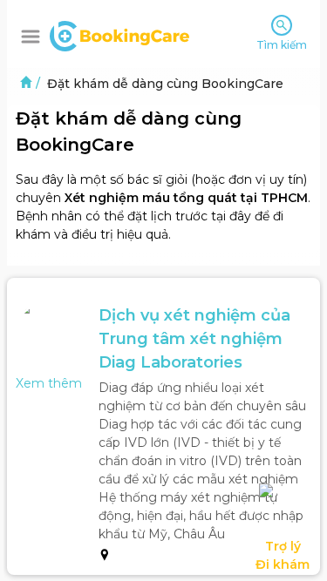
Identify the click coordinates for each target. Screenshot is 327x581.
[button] (30, 36)
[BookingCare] (119, 34)
